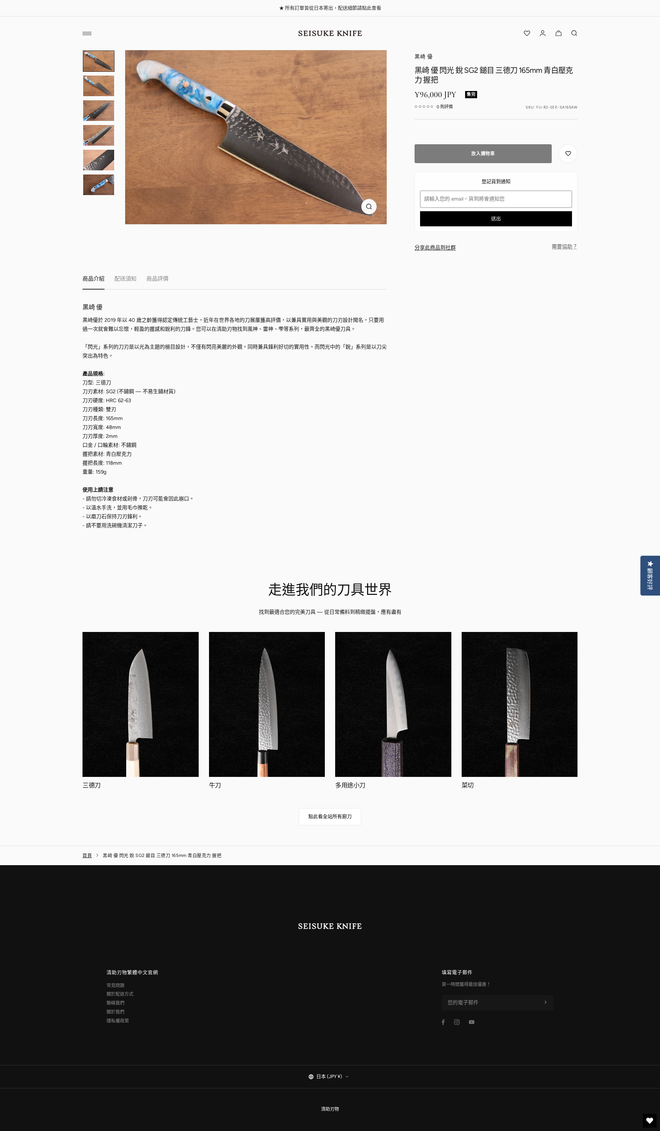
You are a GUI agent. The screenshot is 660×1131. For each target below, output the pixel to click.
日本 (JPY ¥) (329, 1076)
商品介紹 (93, 278)
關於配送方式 (120, 993)
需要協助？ (565, 247)
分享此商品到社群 (435, 248)
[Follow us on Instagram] (457, 1022)
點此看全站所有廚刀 (330, 816)
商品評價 (157, 278)
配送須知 (125, 278)
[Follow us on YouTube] (471, 1022)
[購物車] (559, 33)
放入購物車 (483, 153)
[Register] (545, 1002)
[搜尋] (574, 33)
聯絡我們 (115, 1002)
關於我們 (115, 1011)
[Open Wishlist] (527, 33)
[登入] (543, 33)
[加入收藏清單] (568, 153)
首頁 (87, 855)
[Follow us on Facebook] (443, 1022)
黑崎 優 (424, 57)
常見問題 (115, 985)
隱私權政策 (118, 1020)
